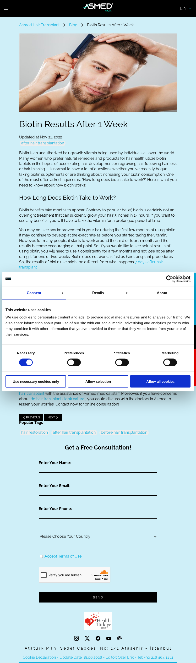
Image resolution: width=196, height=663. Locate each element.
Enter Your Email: (54, 485)
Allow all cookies (160, 381)
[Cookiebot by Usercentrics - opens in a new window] (170, 278)
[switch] (74, 362)
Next (52, 417)
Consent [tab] (34, 292)
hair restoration (34, 432)
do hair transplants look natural (58, 399)
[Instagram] (77, 638)
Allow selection (98, 381)
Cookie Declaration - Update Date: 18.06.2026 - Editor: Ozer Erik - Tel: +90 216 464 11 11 (98, 657)
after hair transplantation (42, 143)
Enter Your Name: (55, 462)
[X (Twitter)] (87, 638)
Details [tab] (98, 292)
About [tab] (162, 292)
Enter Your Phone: (55, 508)
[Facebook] (98, 638)
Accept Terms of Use (63, 556)
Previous (32, 417)
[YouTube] (109, 638)
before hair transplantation (124, 432)
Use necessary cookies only (36, 381)
